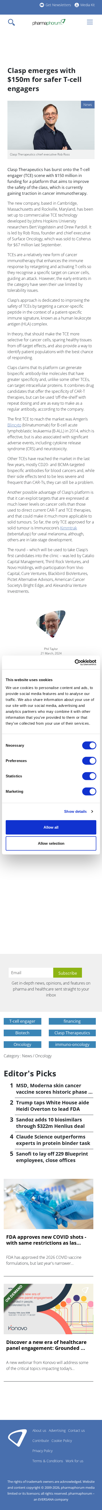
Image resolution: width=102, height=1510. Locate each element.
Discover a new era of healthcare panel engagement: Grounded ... (46, 1345)
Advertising (57, 1430)
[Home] (49, 22)
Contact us (76, 1430)
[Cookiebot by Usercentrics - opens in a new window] (74, 662)
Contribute (40, 1440)
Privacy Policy (42, 1450)
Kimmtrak (68, 528)
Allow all (51, 827)
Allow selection (51, 843)
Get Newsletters (58, 4)
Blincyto (14, 425)
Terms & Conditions (47, 1461)
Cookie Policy (61, 1440)
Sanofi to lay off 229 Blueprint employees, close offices (52, 1156)
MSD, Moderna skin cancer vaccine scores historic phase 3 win (53, 1092)
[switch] (89, 761)
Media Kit (87, 4)
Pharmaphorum (17, 1438)
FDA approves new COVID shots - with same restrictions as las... (46, 1240)
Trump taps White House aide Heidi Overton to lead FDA (52, 1105)
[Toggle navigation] (13, 22)
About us (39, 1430)
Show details (75, 811)
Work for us (74, 1461)
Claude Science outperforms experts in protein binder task (53, 1139)
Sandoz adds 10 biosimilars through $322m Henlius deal (50, 1122)
